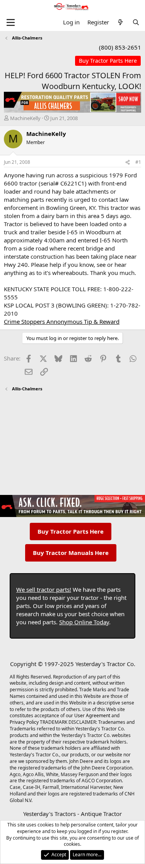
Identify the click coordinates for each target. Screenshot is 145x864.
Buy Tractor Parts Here (71, 531)
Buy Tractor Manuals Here (71, 553)
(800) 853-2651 (120, 47)
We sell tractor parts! (43, 589)
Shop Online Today (84, 622)
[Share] (128, 162)
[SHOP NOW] (108, 61)
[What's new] (120, 22)
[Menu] (11, 22)
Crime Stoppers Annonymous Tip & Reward (61, 321)
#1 (138, 162)
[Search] (135, 22)
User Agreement (92, 715)
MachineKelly (25, 118)
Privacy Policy (24, 722)
